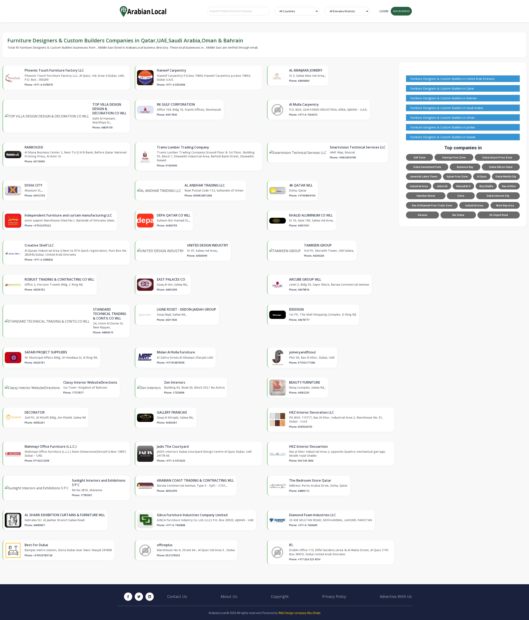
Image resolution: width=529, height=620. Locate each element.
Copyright (280, 596)
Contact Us (177, 596)
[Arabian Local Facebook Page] (128, 596)
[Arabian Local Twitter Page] (139, 596)
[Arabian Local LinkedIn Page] (149, 596)
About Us (228, 596)
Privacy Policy (334, 596)
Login (384, 11)
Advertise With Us (396, 596)
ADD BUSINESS (401, 11)
